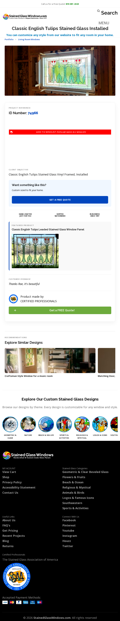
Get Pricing (10, 530)
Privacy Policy (12, 482)
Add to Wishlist (56, 131)
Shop (5, 477)
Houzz (66, 541)
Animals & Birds (73, 492)
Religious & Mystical (76, 487)
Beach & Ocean (72, 482)
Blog (5, 541)
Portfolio (9, 39)
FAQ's (6, 525)
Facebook (69, 520)
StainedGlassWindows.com (52, 618)
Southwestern (72, 503)
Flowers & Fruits (73, 477)
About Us (8, 520)
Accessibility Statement (18, 487)
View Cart (9, 472)
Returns (7, 546)
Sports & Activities (75, 508)
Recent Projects (13, 536)
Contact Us (10, 492)
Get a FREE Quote (60, 199)
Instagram (69, 536)
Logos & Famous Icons (78, 498)
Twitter (67, 546)
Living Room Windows (29, 39)
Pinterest (69, 525)
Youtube (68, 530)
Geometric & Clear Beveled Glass (85, 472)
